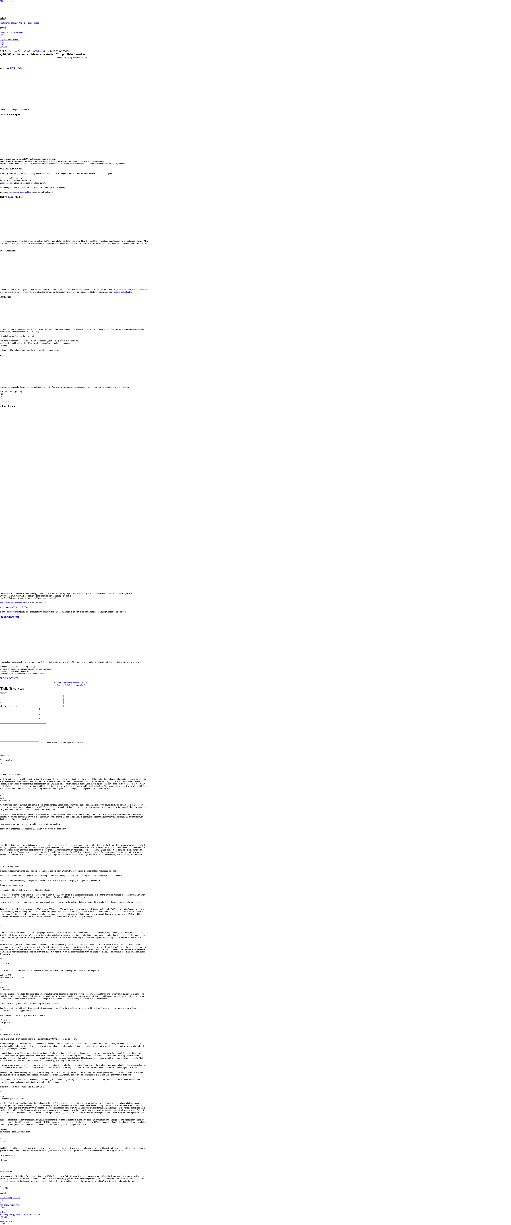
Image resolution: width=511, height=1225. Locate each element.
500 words (117, 593)
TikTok (25, 607)
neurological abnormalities (20, 192)
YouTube (14, 607)
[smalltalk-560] (71, 105)
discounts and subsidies (122, 292)
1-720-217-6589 (17, 68)
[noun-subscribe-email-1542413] (71, 657)
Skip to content (6, 1)
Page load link (6, 1221)
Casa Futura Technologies (35, 51)
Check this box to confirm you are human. (63, 742)
